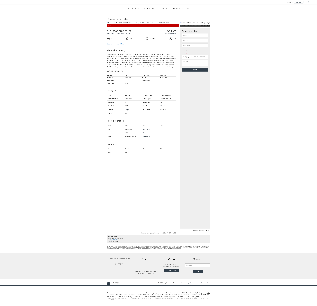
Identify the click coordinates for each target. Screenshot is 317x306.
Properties (139, 8)
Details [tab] (109, 44)
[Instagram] (308, 2)
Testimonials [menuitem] (177, 8)
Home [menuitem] (130, 8)
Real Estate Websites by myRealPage (200, 283)
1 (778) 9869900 (112, 240)
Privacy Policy (185, 283)
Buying (150, 8)
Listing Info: (112, 90)
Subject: (184, 54)
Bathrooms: (112, 144)
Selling (165, 8)
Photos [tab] (116, 44)
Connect (298, 2)
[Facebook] (306, 2)
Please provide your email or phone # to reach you (195, 50)
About (187, 8)
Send (195, 69)
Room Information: (115, 120)
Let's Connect (171, 270)
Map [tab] (122, 44)
